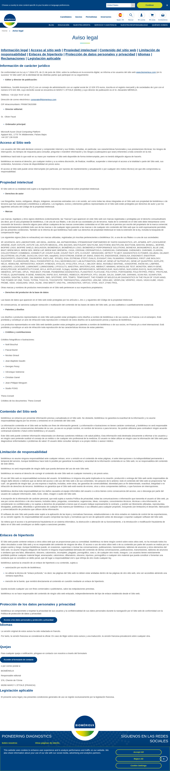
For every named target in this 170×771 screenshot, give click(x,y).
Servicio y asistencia (105, 25)
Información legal (14, 50)
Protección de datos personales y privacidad (100, 54)
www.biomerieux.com (146, 72)
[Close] (164, 758)
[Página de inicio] (10, 19)
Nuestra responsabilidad (134, 25)
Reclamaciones (13, 58)
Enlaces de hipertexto (46, 54)
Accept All (138, 752)
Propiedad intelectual (80, 50)
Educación (63, 25)
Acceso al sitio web (46, 50)
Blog (51, 25)
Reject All (138, 759)
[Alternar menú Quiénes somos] (169, 25)
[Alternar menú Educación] (70, 25)
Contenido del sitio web (118, 50)
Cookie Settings (139, 765)
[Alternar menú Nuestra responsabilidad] (149, 25)
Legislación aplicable (44, 58)
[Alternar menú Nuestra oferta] (91, 25)
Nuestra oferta (81, 25)
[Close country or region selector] (167, 5)
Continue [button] (150, 5)
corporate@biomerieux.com (43, 99)
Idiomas (144, 54)
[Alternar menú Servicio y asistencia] (118, 25)
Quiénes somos (160, 25)
